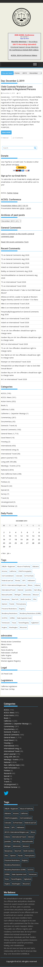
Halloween (31, 580)
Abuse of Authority (23, 566)
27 (27, 543)
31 (10, 546)
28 (33, 543)
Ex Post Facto (29, 576)
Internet (20, 590)
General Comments (8, 429)
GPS (23, 580)
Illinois (30, 585)
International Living (8, 449)
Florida (17, 580)
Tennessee (6, 623)
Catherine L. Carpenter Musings (13, 413)
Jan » (9, 553)
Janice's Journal (6, 458)
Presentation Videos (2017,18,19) (14, 205)
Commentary (6, 417)
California (4, 409)
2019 (28, 208)
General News (6, 433)
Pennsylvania (21, 604)
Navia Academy (7, 650)
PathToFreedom (7, 478)
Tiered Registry (23, 623)
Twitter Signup (12, 193)
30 (4, 546)
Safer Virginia (6, 655)
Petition (4, 482)
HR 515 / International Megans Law (14, 585)
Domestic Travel (7, 425)
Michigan (18, 595)
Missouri (36, 595)
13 (27, 536)
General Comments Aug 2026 (17, 255)
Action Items (6, 401)
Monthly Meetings (19, 41)
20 (27, 539)
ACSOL (3, 393)
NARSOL (4, 647)
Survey (3, 494)
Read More (6, 132)
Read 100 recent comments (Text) (15, 242)
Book (3, 405)
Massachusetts (7, 595)
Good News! (6, 437)
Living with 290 (7, 462)
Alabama (35, 566)
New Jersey (6, 599)
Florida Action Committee (11, 641)
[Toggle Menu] (35, 64)
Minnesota (27, 595)
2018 (22, 208)
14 (33, 536)
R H (19, 93)
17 (10, 539)
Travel (3, 498)
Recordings (33, 41)
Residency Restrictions (9, 613)
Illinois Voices (6, 644)
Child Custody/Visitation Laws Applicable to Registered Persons (18, 88)
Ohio (34, 599)
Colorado (19, 576)
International (6, 445)
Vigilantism (35, 623)
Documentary (6, 421)
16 (4, 539)
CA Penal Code (6, 673)
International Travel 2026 (19, 267)
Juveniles (28, 590)
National (5, 138)
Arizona (4, 571)
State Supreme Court (24, 618)
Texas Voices (6, 658)
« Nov (3, 553)
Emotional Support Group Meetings (24, 47)
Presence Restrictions (9, 609)
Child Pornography (24, 571)
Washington (13, 627)
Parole (12, 604)
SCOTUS (4, 618)
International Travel (9, 454)
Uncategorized (7, 502)
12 (21, 536)
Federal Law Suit (7, 580)
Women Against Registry (11, 661)
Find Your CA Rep (8, 689)
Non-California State (9, 474)
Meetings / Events (8, 466)
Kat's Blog (37, 590)
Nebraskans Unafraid (9, 652)
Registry (22, 609)
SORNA (12, 618)
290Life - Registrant (8, 566)
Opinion (4, 604)
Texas (14, 623)
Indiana (37, 585)
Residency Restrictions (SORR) (30, 613)
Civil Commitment (8, 576)
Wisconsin (23, 627)
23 (4, 543)
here (17, 164)
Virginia (4, 627)
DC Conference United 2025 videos (24, 50)
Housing (4, 441)
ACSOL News (6, 397)
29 (39, 543)
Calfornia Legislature (9, 686)
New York (15, 599)
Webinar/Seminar (8, 506)
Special (3, 490)
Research (4, 486)
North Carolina (26, 599)
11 (16, 536)
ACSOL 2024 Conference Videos (24, 55)
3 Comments (19, 138)
